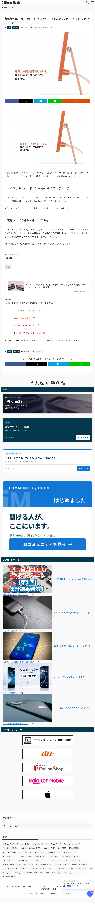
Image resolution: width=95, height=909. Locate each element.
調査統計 (9, 877)
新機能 (32, 873)
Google (49, 848)
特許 (56, 873)
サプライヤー (43, 864)
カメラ (8, 864)
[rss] (63, 383)
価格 (7, 873)
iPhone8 (39, 852)
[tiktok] (47, 383)
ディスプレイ (29, 868)
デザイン (46, 868)
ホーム (6, 886)
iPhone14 (9, 856)
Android (23, 844)
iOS (62, 848)
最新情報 (15, 27)
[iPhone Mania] (11, 2)
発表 (78, 873)
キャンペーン (25, 864)
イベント (40, 351)
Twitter (24, 860)
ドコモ (60, 868)
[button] (12, 101)
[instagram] (42, 383)
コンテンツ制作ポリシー (44, 886)
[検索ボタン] (87, 2)
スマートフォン (78, 864)
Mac (9, 27)
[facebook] (32, 383)
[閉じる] (90, 880)
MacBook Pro (69, 856)
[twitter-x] (37, 383)
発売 (67, 873)
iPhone (24, 852)
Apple (15, 254)
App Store (10, 848)
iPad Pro (9, 852)
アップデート (59, 860)
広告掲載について (47, 889)
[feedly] (58, 383)
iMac (33, 351)
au (23, 848)
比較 (44, 873)
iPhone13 (70, 852)
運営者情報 (15, 886)
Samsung (9, 860)
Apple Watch (72, 844)
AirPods (8, 844)
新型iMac (9, 197)
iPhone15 (25, 856)
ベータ (74, 868)
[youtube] (52, 383)
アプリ (75, 860)
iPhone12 (54, 852)
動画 (19, 873)
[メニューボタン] (92, 2)
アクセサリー (40, 860)
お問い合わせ (27, 886)
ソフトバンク (10, 868)
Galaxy (35, 848)
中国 (87, 868)
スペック (60, 864)
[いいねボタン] (8, 267)
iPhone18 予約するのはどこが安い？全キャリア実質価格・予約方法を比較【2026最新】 (56, 286)
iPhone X (40, 856)
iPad (74, 848)
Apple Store (53, 844)
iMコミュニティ (37, 340)
